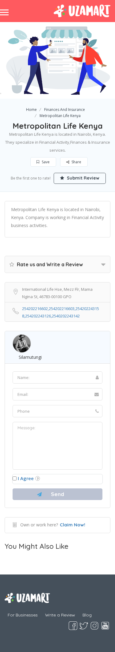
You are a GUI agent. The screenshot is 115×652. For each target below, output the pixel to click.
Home (31, 109)
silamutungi (30, 357)
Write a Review (60, 615)
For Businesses (23, 615)
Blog (87, 615)
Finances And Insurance (64, 109)
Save (45, 162)
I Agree (26, 478)
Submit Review (82, 178)
